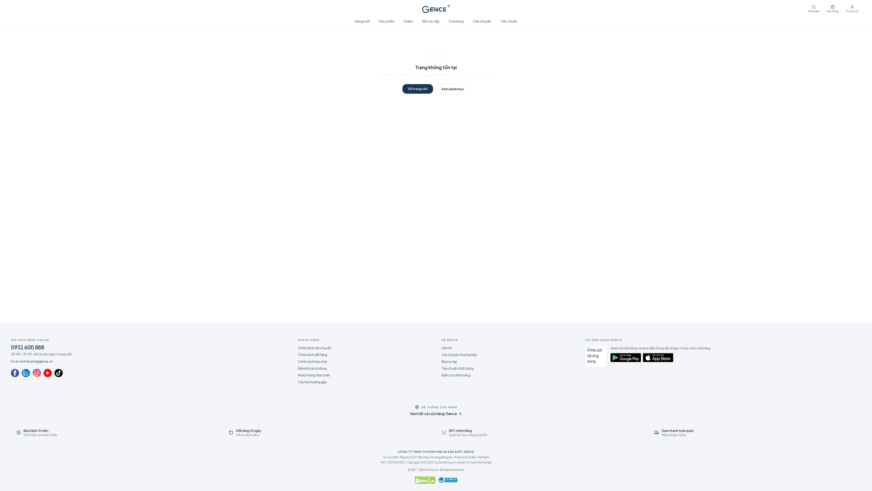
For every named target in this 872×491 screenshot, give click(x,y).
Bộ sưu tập (431, 21)
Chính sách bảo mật (312, 361)
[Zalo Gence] (26, 373)
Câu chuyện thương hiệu (459, 355)
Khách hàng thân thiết (314, 375)
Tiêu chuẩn (508, 21)
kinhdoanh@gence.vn (36, 361)
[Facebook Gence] (15, 373)
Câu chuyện (482, 21)
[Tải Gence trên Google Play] (625, 357)
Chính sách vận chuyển (314, 348)
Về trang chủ (418, 89)
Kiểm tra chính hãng (455, 375)
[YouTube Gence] (48, 373)
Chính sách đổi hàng (312, 355)
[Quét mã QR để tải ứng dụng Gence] (596, 356)
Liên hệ (446, 348)
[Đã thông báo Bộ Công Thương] (447, 480)
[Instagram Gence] (37, 373)
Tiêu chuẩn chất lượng (457, 368)
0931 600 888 (27, 347)
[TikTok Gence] (58, 373)
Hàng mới (362, 21)
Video (408, 21)
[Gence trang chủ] (436, 9)
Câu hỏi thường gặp (312, 382)
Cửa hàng (456, 21)
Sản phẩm (386, 21)
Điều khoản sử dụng (312, 368)
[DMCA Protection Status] (425, 480)
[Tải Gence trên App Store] (658, 357)
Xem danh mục (452, 89)
